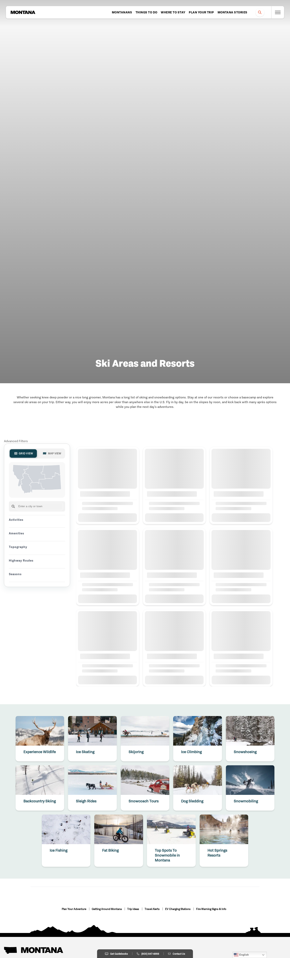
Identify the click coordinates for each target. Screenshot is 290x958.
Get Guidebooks (119, 953)
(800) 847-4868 (150, 953)
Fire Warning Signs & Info (211, 909)
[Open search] (259, 12)
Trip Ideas (133, 909)
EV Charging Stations (178, 909)
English (244, 954)
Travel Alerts (152, 909)
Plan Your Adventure (74, 909)
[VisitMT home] (23, 12)
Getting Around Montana (107, 909)
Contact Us (179, 953)
